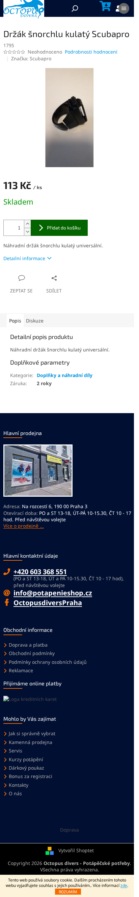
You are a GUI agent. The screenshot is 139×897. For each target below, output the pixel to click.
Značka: (31, 58)
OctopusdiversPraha (47, 602)
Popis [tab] (15, 320)
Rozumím (68, 891)
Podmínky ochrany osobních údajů (48, 662)
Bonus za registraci (30, 776)
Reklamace (21, 670)
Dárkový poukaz (26, 768)
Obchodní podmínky (32, 653)
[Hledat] (75, 8)
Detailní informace (24, 258)
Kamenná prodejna (30, 742)
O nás (15, 793)
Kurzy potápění (26, 759)
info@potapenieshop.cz (52, 592)
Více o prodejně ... (23, 526)
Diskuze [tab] (35, 320)
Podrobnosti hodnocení (91, 52)
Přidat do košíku (64, 227)
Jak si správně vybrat (32, 733)
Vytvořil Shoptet (76, 850)
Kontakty (18, 785)
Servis (15, 750)
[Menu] (124, 8)
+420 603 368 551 (40, 571)
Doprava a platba (28, 645)
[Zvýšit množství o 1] (27, 224)
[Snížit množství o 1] (27, 232)
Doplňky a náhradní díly (64, 375)
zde (123, 885)
